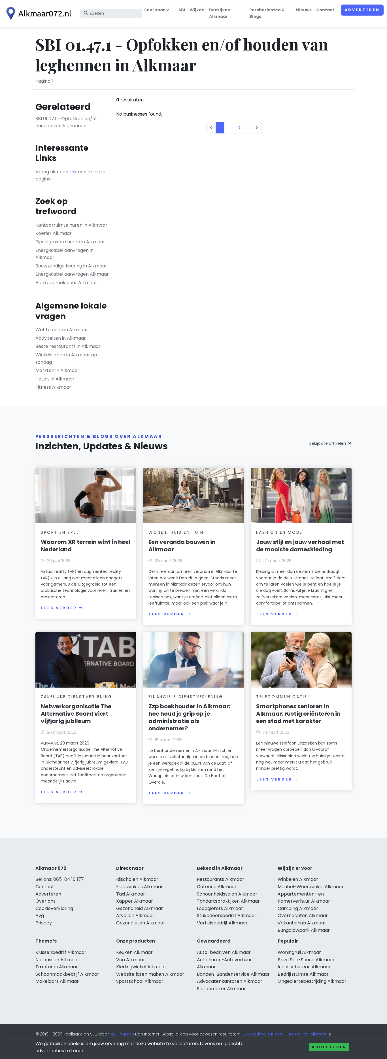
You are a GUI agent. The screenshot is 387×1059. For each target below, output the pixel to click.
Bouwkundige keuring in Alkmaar (71, 266)
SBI (181, 10)
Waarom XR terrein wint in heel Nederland (85, 545)
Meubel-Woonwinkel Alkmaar (311, 886)
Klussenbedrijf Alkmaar (60, 952)
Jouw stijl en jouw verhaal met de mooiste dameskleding (300, 545)
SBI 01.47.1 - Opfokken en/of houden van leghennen (66, 122)
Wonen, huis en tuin (175, 532)
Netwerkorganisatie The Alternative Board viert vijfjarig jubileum (76, 713)
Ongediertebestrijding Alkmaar (312, 981)
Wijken (197, 10)
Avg (39, 915)
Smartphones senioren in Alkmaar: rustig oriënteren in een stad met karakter (298, 713)
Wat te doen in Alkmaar (61, 329)
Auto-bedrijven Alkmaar (224, 952)
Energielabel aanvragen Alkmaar (72, 274)
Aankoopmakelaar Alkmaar (66, 282)
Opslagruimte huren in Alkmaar (70, 242)
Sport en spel (60, 532)
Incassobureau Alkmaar (304, 967)
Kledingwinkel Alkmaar (141, 967)
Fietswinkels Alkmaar (139, 886)
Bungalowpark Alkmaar (304, 930)
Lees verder (59, 607)
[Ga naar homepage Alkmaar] (37, 13)
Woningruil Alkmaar (299, 952)
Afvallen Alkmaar (135, 915)
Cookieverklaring (54, 908)
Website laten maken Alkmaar (150, 974)
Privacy (43, 923)
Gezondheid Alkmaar (139, 908)
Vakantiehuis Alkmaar (302, 923)
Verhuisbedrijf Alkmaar (222, 923)
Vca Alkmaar (130, 959)
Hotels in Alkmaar (55, 379)
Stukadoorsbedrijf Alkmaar (226, 915)
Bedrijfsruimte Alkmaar (303, 974)
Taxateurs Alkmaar (56, 967)
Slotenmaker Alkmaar (221, 988)
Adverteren (362, 9)
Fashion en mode (279, 532)
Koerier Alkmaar (53, 233)
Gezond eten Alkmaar (140, 923)
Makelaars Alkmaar (57, 981)
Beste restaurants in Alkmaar (68, 346)
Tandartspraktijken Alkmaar (228, 901)
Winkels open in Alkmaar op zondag (66, 358)
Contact (325, 10)
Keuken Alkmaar (134, 952)
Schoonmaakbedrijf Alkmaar (67, 974)
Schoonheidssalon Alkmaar (227, 894)
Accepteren (329, 1047)
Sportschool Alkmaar (139, 981)
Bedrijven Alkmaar (219, 13)
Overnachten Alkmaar (303, 915)
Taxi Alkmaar (130, 894)
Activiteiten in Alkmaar (60, 338)
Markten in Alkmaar (57, 370)
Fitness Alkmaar (53, 387)
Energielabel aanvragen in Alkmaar (64, 254)
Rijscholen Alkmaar (137, 879)
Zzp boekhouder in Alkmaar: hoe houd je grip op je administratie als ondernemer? (189, 717)
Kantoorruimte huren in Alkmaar (71, 225)
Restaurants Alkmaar (220, 879)
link (73, 172)
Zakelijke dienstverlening (76, 696)
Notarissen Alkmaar (57, 959)
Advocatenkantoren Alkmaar (229, 981)
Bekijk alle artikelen (327, 443)
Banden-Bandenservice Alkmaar (233, 974)
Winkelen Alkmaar (298, 879)
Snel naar (154, 10)
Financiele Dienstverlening (185, 696)
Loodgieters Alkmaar (220, 908)
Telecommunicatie (281, 696)
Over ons (45, 901)
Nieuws (304, 10)
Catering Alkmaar (217, 886)
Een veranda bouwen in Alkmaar (182, 545)
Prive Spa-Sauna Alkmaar (306, 959)
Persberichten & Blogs (267, 13)
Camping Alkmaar (298, 908)
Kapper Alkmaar (134, 901)
